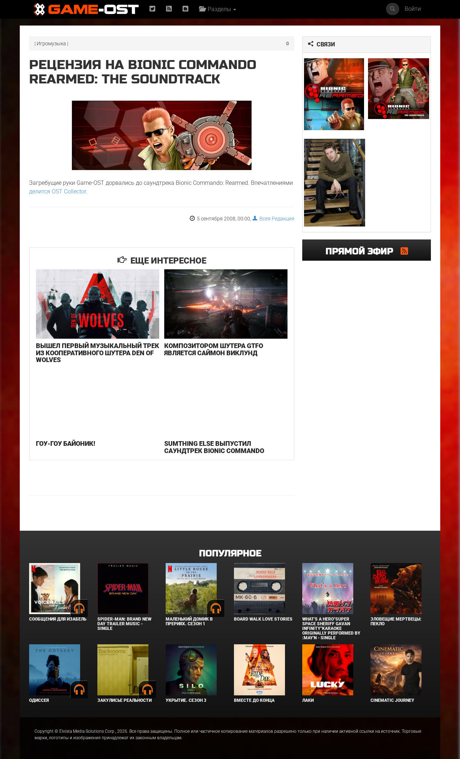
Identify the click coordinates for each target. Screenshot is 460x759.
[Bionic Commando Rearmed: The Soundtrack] (398, 88)
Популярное (230, 553)
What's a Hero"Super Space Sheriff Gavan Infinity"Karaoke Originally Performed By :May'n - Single (331, 629)
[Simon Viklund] (334, 183)
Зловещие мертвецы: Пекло (396, 621)
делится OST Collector (57, 191)
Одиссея (39, 700)
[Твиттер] (152, 9)
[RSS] (169, 9)
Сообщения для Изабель (57, 619)
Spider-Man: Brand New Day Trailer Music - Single (124, 624)
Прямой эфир (363, 251)
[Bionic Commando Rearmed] (334, 94)
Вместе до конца (254, 700)
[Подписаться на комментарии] (404, 251)
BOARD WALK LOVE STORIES (263, 619)
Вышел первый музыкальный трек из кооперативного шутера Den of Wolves (97, 353)
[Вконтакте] (185, 9)
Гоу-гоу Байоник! (65, 443)
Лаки (308, 700)
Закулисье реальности (124, 700)
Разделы (219, 9)
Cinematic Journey (392, 700)
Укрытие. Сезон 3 (186, 700)
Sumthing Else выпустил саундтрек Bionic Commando (214, 447)
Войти (413, 8)
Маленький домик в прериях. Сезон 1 (189, 621)
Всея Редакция (275, 218)
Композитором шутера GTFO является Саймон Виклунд (213, 349)
